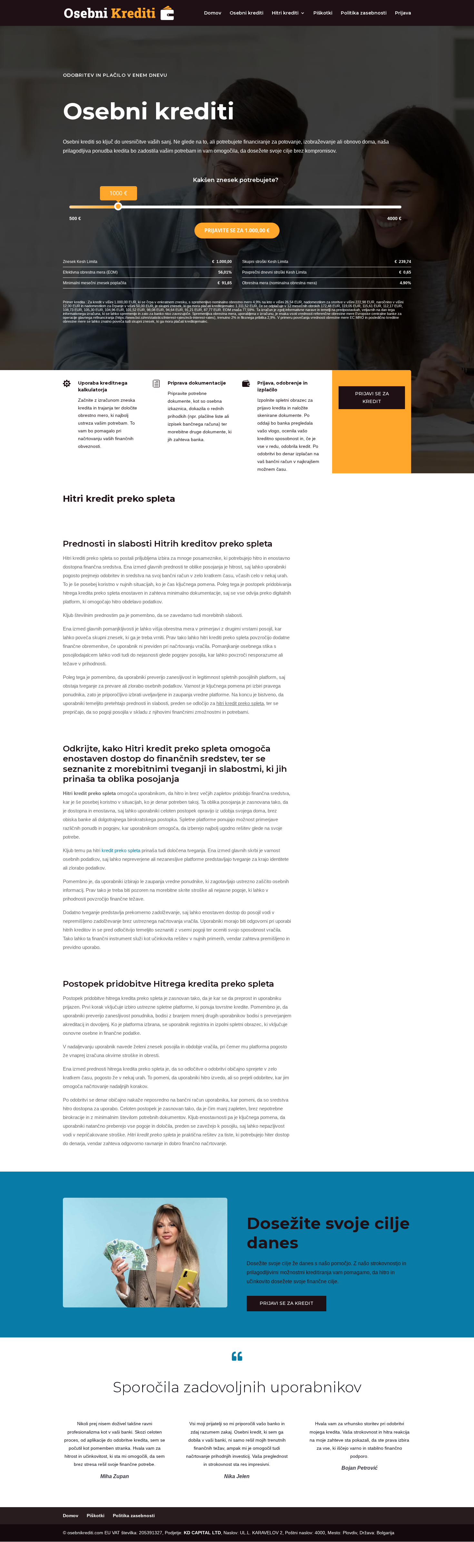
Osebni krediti (246, 13)
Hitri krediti (285, 13)
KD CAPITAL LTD (202, 1532)
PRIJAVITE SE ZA (237, 230)
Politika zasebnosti (364, 13)
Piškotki (322, 13)
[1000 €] (118, 206)
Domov (212, 13)
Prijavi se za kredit (372, 397)
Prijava (403, 13)
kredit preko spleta (121, 850)
